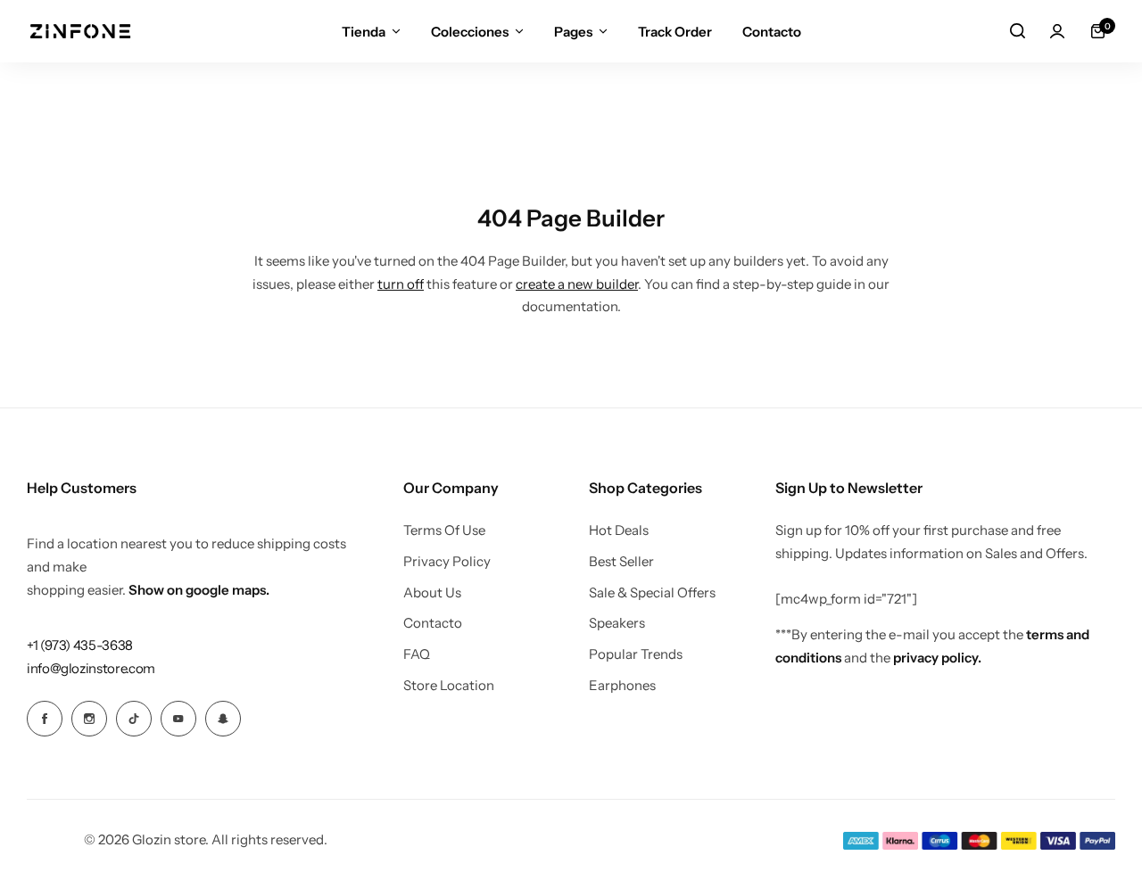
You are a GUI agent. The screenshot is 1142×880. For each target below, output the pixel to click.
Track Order (675, 31)
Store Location (448, 686)
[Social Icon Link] (44, 718)
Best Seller (621, 562)
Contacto (771, 31)
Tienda (363, 31)
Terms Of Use (444, 530)
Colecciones (470, 31)
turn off (400, 284)
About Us (432, 593)
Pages (573, 31)
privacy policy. (937, 657)
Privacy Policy (447, 562)
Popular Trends (636, 654)
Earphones (622, 686)
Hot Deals (619, 530)
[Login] (1057, 31)
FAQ (416, 654)
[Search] (1017, 31)
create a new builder (577, 284)
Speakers (617, 623)
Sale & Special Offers (652, 593)
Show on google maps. (198, 589)
